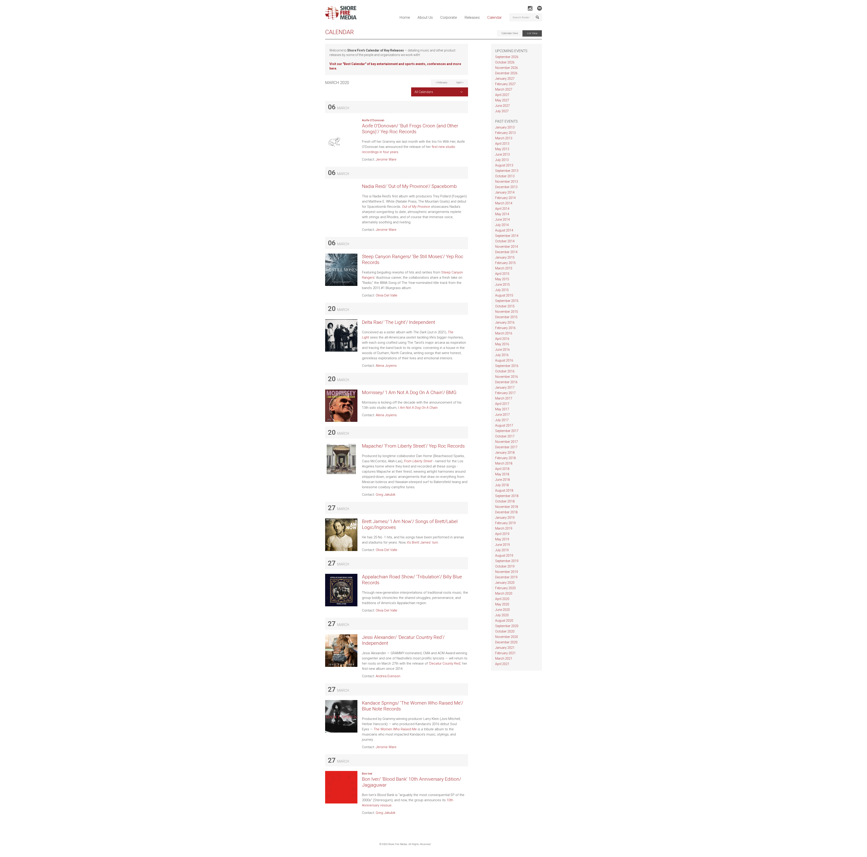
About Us (425, 17)
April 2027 (502, 95)
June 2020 (502, 610)
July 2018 (502, 485)
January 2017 (505, 387)
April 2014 (502, 208)
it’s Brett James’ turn (422, 542)
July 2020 (502, 615)
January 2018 (505, 452)
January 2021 (505, 647)
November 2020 (506, 637)
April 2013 (502, 143)
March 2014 (503, 203)
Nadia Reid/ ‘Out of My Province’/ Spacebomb (409, 186)
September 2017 (506, 431)
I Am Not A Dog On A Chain (418, 408)
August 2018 (504, 490)
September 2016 (506, 366)
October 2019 (505, 566)
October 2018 (505, 501)
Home (404, 17)
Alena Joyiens (386, 366)
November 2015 (506, 311)
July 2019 (502, 550)
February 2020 (505, 588)
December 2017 (506, 447)
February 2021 (505, 653)
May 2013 (502, 149)
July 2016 (502, 355)
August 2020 (504, 620)
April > (460, 82)
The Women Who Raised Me (395, 729)
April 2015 (502, 274)
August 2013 (504, 165)
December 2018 (506, 512)
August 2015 (504, 295)
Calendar (494, 17)
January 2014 (505, 192)
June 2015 (502, 284)
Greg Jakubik (385, 495)
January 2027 (505, 78)
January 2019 (505, 517)
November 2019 (506, 572)
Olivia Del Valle (386, 295)
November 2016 (506, 376)
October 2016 (505, 371)
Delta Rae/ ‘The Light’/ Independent (398, 322)
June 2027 (502, 105)
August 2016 (504, 360)
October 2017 (505, 436)
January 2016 (505, 322)
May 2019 (502, 539)
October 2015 (505, 306)
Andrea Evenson (388, 676)
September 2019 (506, 561)
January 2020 (505, 582)
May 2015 (502, 279)
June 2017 (502, 414)
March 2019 (503, 528)
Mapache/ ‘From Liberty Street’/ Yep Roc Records (413, 446)
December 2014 (506, 252)
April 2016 (502, 339)
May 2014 (502, 214)
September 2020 (506, 626)
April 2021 (502, 664)
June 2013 (502, 154)
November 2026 (506, 68)
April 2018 (502, 469)
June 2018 (502, 479)
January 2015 (505, 257)
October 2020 (505, 631)
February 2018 (505, 458)
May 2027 (502, 100)
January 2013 (505, 127)
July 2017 (502, 420)
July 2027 (502, 111)
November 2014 (506, 246)
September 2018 (506, 496)
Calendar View (509, 33)
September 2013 (506, 171)
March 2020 (503, 593)
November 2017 (506, 442)
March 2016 (503, 333)
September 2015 (506, 301)
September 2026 (506, 57)
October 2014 (505, 241)
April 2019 (502, 534)
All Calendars (424, 92)
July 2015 (502, 290)
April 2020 (502, 599)
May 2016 (502, 344)
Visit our (336, 64)
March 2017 (503, 398)
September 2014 (506, 236)
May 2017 (502, 409)
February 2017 (505, 393)
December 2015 (506, 317)
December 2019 (506, 577)
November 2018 (506, 507)
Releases (472, 17)
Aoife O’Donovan (373, 120)
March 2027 (503, 89)
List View (532, 33)
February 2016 (505, 328)
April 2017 (502, 404)
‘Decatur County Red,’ (445, 663)
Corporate (448, 17)
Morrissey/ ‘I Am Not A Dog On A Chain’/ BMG (409, 392)
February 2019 (505, 523)
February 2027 (505, 84)
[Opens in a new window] (530, 8)
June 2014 (502, 219)
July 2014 (502, 225)
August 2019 (504, 555)
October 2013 (505, 176)
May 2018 (502, 474)
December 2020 (506, 642)
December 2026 (506, 73)
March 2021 (503, 658)
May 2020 (502, 604)
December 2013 (506, 187)
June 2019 (502, 544)
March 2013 (503, 138)
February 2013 (505, 133)
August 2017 (504, 425)
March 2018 (503, 463)
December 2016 (506, 382)
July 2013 (502, 160)
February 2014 (505, 198)
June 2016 (502, 349)
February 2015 (505, 263)
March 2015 (503, 268)
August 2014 (504, 230)
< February (441, 82)
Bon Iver (367, 773)
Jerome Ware (386, 159)
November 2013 (506, 181)
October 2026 (505, 62)
